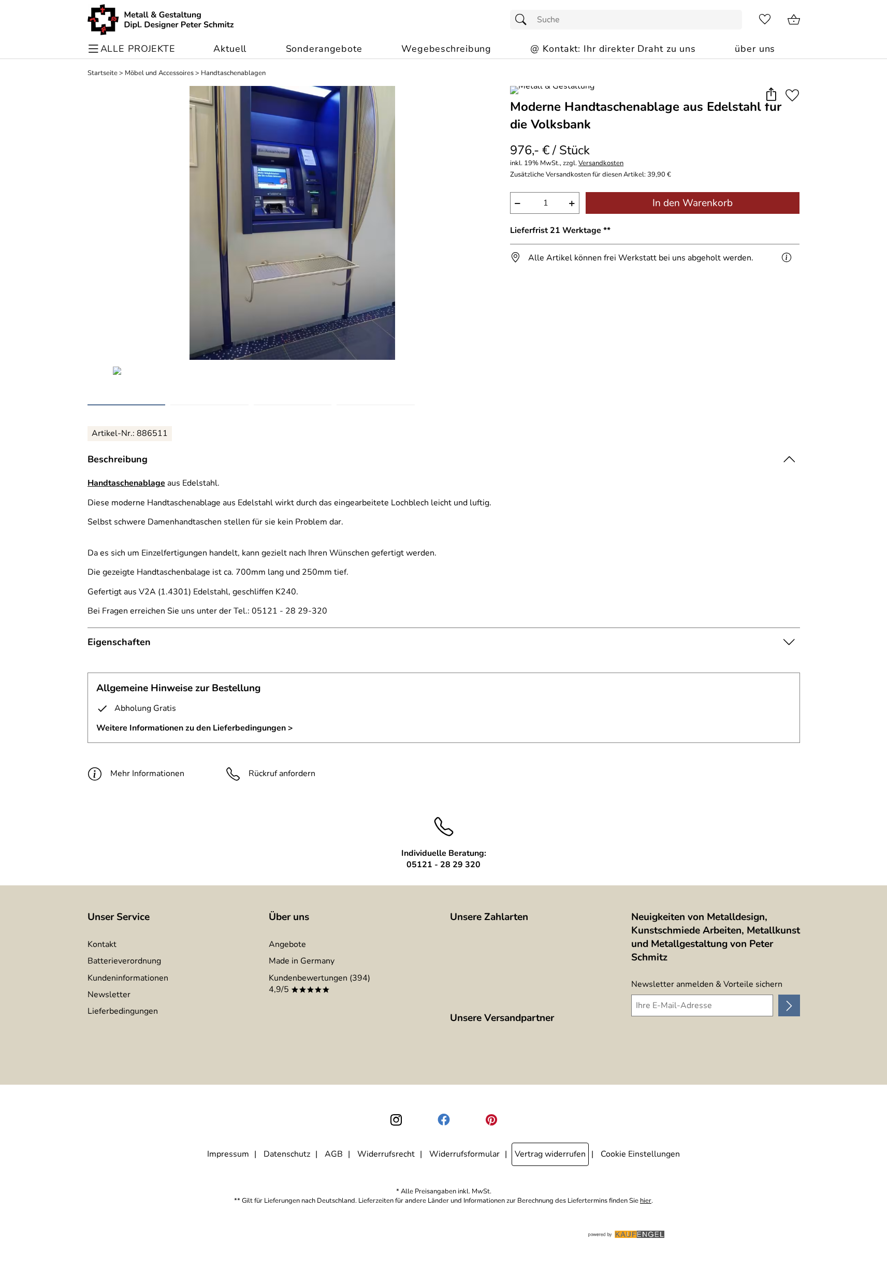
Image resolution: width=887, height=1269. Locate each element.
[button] (771, 95)
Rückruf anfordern (282, 773)
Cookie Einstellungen (640, 1154)
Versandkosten (600, 163)
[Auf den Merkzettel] (792, 95)
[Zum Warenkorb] (794, 19)
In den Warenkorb (692, 203)
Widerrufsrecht (386, 1154)
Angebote (287, 944)
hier (645, 1201)
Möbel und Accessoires (159, 73)
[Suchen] (523, 20)
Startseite (103, 73)
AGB (334, 1154)
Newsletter (109, 994)
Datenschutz (287, 1154)
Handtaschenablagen (233, 73)
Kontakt (102, 944)
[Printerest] (491, 1120)
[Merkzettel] (765, 19)
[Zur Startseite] (161, 19)
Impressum (228, 1154)
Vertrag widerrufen (550, 1154)
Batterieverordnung (124, 961)
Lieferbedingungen (123, 1011)
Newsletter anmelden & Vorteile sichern (706, 984)
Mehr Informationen (147, 773)
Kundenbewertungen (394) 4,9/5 (319, 983)
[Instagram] (396, 1120)
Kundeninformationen (128, 978)
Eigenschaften (119, 642)
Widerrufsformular (464, 1154)
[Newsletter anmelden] (788, 1005)
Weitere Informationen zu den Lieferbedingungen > (194, 728)
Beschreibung (118, 459)
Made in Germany (302, 961)
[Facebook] (443, 1120)
